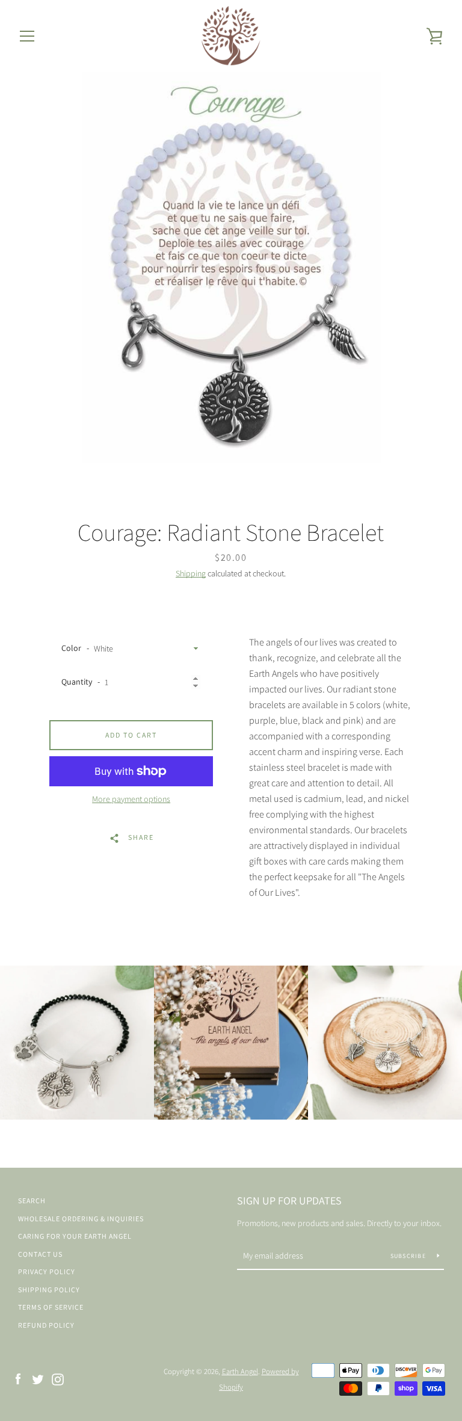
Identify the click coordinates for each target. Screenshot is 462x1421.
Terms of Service (51, 1307)
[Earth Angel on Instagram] (58, 1378)
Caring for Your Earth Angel (75, 1236)
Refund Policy (46, 1325)
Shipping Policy (49, 1289)
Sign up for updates (289, 1200)
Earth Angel (240, 1371)
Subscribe (409, 1256)
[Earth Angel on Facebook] (18, 1378)
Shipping (191, 573)
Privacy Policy (46, 1271)
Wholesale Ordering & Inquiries (81, 1218)
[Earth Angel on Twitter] (38, 1378)
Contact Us (40, 1254)
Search (32, 1200)
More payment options (131, 799)
